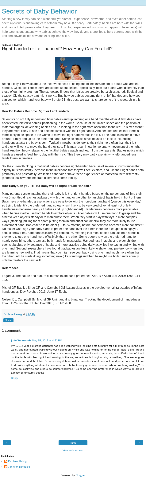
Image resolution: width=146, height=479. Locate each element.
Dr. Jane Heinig (17, 461)
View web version (73, 450)
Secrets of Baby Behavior (39, 11)
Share (8, 320)
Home (73, 443)
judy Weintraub (21, 340)
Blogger (80, 475)
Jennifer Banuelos (19, 466)
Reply (14, 377)
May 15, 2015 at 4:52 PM (47, 340)
